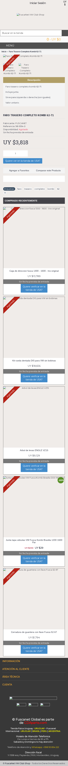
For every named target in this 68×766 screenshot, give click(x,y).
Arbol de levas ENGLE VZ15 (34, 450)
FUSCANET (21, 123)
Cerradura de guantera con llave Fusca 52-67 (34, 632)
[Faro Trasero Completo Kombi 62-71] (34, 56)
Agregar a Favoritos (19, 170)
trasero (28, 189)
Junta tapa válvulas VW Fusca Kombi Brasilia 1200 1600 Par (34, 541)
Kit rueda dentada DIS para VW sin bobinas (34, 360)
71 (5, 193)
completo (39, 189)
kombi (51, 189)
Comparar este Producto (48, 170)
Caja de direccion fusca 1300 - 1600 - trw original (34, 271)
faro (19, 189)
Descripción (34, 80)
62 (58, 189)
